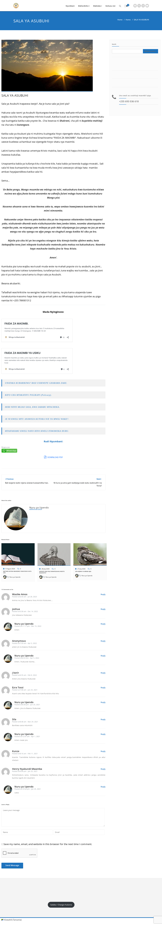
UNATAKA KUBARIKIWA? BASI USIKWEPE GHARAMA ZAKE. (36, 383)
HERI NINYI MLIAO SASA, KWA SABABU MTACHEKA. (32, 407)
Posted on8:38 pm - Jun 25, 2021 (27, 704)
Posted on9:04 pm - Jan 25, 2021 (24, 771)
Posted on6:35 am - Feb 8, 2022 (24, 675)
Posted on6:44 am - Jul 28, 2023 (24, 597)
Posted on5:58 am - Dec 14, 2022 (25, 611)
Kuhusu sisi (111, 6)
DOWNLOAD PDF (55, 457)
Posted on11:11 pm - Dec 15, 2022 (27, 626)
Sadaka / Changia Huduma (61, 904)
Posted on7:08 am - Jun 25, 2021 (24, 690)
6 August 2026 (10, 569)
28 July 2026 (45, 569)
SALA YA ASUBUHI (14, 95)
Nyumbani (70, 6)
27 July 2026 (81, 569)
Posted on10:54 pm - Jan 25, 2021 (27, 789)
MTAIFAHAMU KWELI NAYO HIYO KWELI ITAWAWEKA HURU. (37, 431)
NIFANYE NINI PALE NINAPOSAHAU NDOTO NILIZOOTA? (52, 572)
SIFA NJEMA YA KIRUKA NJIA (83, 571)
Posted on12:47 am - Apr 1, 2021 (27, 736)
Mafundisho (83, 6)
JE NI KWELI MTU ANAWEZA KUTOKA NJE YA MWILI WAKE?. (37, 419)
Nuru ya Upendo (15, 577)
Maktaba (97, 6)
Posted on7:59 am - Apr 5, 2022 (24, 643)
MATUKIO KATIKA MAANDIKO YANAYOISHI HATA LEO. (17, 572)
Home (120, 19)
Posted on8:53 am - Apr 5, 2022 (26, 658)
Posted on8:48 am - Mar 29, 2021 (25, 722)
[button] (120, 5)
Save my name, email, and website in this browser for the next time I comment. (48, 844)
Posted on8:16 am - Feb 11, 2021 (25, 753)
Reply (103, 594)
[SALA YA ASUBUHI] (47, 66)
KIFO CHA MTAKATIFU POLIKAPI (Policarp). (28, 395)
